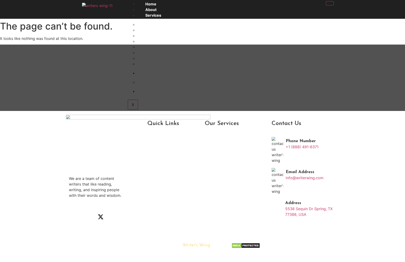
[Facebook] (75, 217)
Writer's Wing (196, 245)
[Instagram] (88, 217)
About (151, 9)
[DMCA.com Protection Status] (246, 247)
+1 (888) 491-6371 (302, 146)
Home (150, 4)
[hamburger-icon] (330, 3)
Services (153, 15)
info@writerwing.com (304, 177)
